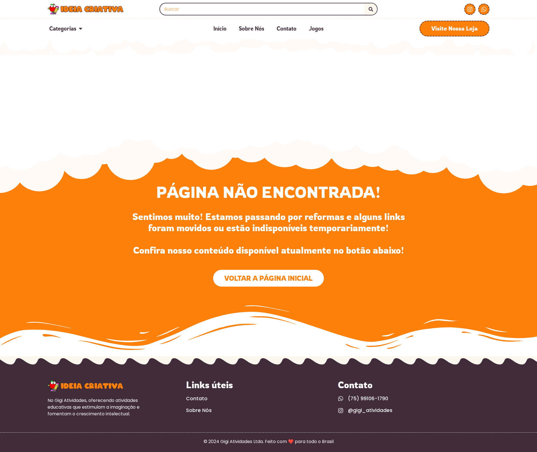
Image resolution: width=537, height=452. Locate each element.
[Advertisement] (268, 97)
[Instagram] (469, 9)
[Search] (370, 9)
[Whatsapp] (483, 9)
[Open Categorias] (80, 28)
